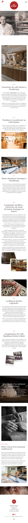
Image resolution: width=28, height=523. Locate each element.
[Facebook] (13, 514)
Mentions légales (19, 516)
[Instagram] (15, 514)
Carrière (13, 516)
